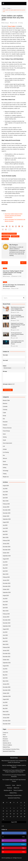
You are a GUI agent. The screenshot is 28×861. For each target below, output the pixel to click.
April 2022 (5, 641)
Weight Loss (6, 476)
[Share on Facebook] (6, 226)
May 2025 (5, 531)
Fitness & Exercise (7, 427)
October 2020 (6, 693)
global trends (15, 236)
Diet (4, 418)
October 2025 (6, 516)
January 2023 (6, 616)
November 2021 (6, 656)
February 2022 (6, 647)
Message (5, 371)
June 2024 (5, 565)
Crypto (4, 412)
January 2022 (6, 650)
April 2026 (5, 497)
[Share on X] (9, 226)
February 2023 (6, 613)
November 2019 (6, 723)
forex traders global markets (9, 233)
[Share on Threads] (6, 229)
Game (4, 434)
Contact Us (5, 732)
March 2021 (5, 681)
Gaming (5, 437)
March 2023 (5, 610)
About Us (5, 736)
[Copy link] (10, 229)
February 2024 (6, 577)
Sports (4, 461)
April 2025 (5, 534)
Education (5, 421)
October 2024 (6, 552)
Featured (5, 424)
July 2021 (5, 668)
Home (4, 734)
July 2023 (5, 598)
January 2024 (6, 580)
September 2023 (7, 592)
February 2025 (6, 540)
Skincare (5, 458)
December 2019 (6, 720)
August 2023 (6, 595)
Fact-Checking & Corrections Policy (11, 749)
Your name (5, 355)
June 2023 (5, 601)
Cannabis (5, 406)
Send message (7, 389)
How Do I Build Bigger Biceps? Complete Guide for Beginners (17, 317)
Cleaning (5, 409)
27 (14, 816)
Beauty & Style (6, 400)
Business (5, 403)
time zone (5, 239)
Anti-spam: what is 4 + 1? (8, 384)
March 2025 (5, 537)
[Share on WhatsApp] (16, 226)
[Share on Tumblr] (3, 229)
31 (3, 819)
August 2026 (6, 485)
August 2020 (6, 699)
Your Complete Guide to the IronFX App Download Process (17, 342)
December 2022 (6, 620)
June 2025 (5, 528)
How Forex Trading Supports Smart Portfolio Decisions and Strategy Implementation (13, 215)
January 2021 (6, 684)
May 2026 (5, 494)
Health (4, 440)
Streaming (5, 464)
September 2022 (7, 626)
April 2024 (5, 571)
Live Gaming (6, 452)
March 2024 (5, 574)
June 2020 (5, 705)
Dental (4, 415)
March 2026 (5, 500)
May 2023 (5, 604)
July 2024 (5, 562)
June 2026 (5, 491)
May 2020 (5, 708)
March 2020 (5, 711)
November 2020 (6, 690)
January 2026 (6, 507)
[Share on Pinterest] (19, 226)
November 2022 (6, 623)
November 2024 (6, 549)
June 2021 (5, 671)
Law (4, 446)
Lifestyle (5, 449)
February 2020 (6, 714)
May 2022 (5, 638)
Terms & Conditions (7, 745)
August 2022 (6, 629)
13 (14, 811)
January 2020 (6, 717)
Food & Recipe (6, 430)
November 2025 (6, 513)
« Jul (3, 826)
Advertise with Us (7, 743)
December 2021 (6, 653)
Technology (5, 470)
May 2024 (5, 568)
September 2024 (7, 555)
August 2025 (6, 522)
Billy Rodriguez (6, 22)
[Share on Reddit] (22, 226)
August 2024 (6, 558)
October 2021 (6, 659)
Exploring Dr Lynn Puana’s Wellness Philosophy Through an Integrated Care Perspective (14, 771)
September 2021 (7, 662)
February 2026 (6, 503)
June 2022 (5, 635)
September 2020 (7, 696)
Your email (5, 360)
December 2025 (6, 510)
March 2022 (5, 644)
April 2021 (5, 678)
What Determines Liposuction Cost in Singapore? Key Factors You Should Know (18, 309)
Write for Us (5, 740)
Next (23, 262)
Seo (4, 455)
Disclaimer (5, 738)
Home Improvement (7, 443)
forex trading (6, 236)
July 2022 (5, 632)
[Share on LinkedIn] (13, 226)
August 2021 (6, 665)
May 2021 (5, 674)
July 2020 (5, 702)
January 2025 (6, 543)
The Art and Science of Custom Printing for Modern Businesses (17, 334)
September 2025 (7, 519)
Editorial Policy (6, 747)
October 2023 (6, 589)
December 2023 (6, 583)
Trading (21, 22)
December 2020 (6, 687)
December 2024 (6, 546)
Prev (5, 262)
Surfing (4, 467)
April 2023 (5, 607)
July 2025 (5, 525)
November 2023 (6, 586)
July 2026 (5, 488)
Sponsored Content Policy (9, 751)
